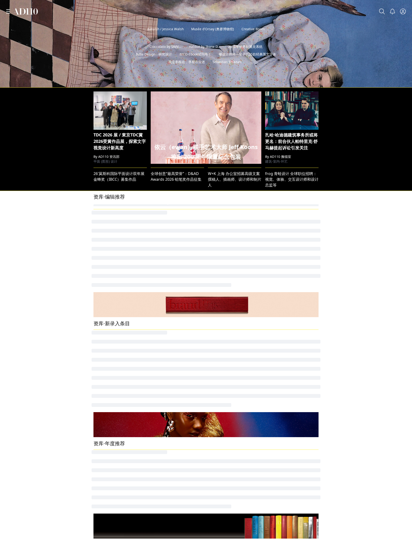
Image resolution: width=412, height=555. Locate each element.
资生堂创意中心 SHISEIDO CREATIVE (296, 362)
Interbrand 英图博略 (169, 215)
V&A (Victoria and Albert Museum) (238, 272)
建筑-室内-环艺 (276, 161)
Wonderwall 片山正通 (284, 215)
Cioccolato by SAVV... (165, 54)
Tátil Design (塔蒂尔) (283, 403)
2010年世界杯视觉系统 (245, 54)
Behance (159, 531)
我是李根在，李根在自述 (186, 69)
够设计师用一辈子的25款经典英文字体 (247, 62)
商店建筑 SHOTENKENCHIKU (290, 395)
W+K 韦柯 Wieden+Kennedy (289, 264)
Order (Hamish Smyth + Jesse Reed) (125, 403)
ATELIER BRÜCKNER (168, 346)
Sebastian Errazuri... (228, 69)
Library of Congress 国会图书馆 (293, 223)
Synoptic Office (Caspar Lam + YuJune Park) (246, 378)
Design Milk (104, 215)
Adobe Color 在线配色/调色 (232, 239)
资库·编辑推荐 (109, 196)
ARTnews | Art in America (116, 387)
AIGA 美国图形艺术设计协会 (118, 479)
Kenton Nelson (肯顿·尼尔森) (176, 362)
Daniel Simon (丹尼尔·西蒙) (174, 395)
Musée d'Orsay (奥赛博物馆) (212, 29)
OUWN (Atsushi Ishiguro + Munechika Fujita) (248, 362)
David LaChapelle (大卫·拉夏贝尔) (237, 288)
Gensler (100, 264)
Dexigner (216, 387)
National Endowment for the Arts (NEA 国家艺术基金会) (314, 411)
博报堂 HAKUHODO (225, 256)
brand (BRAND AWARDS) (287, 338)
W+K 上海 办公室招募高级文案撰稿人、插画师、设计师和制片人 (234, 179)
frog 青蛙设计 (277, 239)
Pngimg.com (276, 256)
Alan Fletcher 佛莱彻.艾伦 (173, 247)
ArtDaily (215, 395)
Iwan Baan (274, 272)
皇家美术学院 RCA (281, 531)
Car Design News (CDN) (114, 256)
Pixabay (215, 264)
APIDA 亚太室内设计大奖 (114, 370)
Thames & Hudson (167, 264)
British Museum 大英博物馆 (232, 280)
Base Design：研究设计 (154, 62)
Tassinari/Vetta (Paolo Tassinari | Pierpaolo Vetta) (252, 403)
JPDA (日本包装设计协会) (286, 346)
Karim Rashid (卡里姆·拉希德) (176, 387)
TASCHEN (101, 239)
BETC (212, 338)
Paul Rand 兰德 (164, 256)
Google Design (221, 231)
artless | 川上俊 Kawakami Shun (122, 223)
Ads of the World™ (225, 531)
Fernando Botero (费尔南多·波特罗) (124, 280)
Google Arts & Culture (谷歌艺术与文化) (128, 272)
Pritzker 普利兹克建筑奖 (230, 479)
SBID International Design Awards (124, 288)
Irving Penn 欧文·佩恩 (284, 280)
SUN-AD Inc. (104, 362)
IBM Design (275, 247)
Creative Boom (253, 29)
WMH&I (158, 338)
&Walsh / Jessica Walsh (165, 29)
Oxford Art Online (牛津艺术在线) (180, 378)
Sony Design (104, 395)
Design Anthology (281, 354)
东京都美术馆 (219, 411)
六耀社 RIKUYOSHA (168, 411)
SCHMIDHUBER (222, 346)
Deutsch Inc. (104, 247)
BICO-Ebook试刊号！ (195, 62)
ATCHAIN (216, 247)
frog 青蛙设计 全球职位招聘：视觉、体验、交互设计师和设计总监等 (292, 179)
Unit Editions (162, 272)
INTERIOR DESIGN (109, 231)
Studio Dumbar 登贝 (169, 223)
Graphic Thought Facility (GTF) (292, 378)
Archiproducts (221, 354)
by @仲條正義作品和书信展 (382, 82)
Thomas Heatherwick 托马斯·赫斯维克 (241, 223)
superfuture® (163, 354)
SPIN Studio (275, 231)
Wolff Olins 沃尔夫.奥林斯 (173, 288)
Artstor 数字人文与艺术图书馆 (119, 378)
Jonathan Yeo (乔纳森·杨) (115, 338)
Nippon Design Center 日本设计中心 (183, 239)
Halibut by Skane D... (205, 54)
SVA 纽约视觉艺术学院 (113, 531)
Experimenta (104, 354)
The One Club (105, 346)
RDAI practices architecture (232, 370)
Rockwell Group (279, 370)
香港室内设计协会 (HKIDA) (288, 387)
